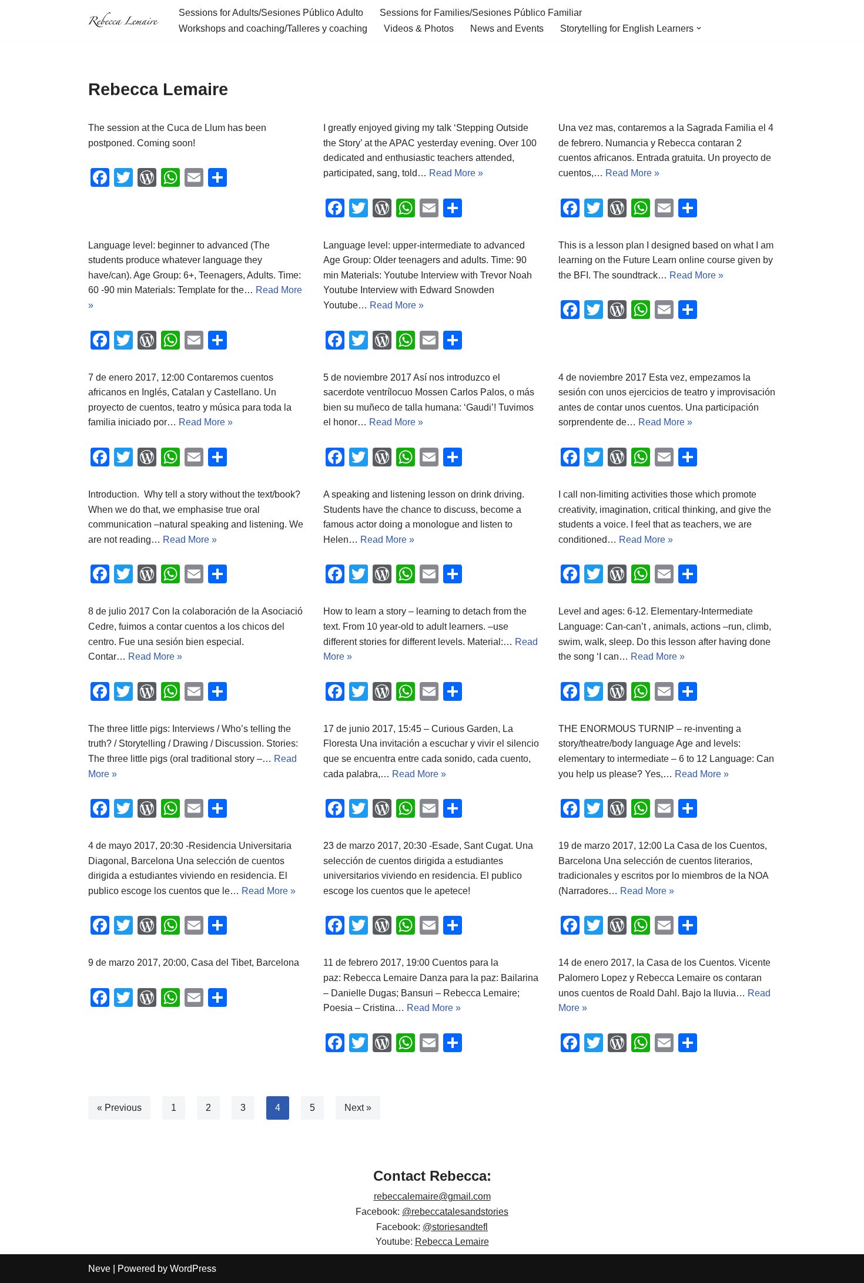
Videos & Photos (419, 28)
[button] (698, 28)
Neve (99, 1269)
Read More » (456, 173)
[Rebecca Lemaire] (123, 20)
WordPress (193, 1269)
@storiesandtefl (455, 1227)
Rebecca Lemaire (452, 1242)
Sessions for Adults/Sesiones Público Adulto (271, 13)
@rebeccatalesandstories (455, 1212)
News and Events (507, 28)
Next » (357, 1108)
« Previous (119, 1108)
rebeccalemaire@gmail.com (432, 1196)
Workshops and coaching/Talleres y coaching (273, 28)
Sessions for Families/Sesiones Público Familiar (481, 13)
